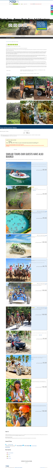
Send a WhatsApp (20, 445)
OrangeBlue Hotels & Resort (42, 467)
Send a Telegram (27, 445)
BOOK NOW (38, 28)
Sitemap (16, 467)
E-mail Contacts (34, 445)
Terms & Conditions (19, 467)
